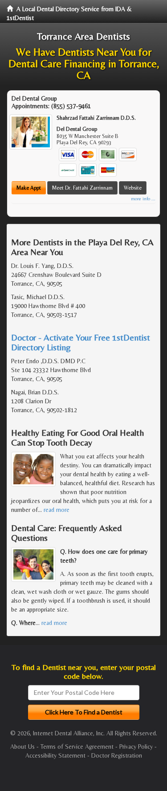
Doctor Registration (116, 755)
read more (56, 509)
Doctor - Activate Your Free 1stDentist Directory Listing (80, 342)
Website (133, 188)
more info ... (143, 198)
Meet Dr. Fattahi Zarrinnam (82, 188)
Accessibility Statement (55, 755)
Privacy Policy (136, 746)
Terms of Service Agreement (77, 746)
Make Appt (28, 188)
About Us (22, 746)
